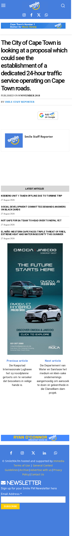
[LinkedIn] (44, 453)
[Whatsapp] (46, 15)
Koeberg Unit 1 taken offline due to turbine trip (31, 195)
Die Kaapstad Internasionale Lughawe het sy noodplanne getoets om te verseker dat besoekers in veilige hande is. (17, 375)
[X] (24, 115)
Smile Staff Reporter (19, 101)
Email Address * (11, 494)
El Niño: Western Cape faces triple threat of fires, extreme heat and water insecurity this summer (33, 233)
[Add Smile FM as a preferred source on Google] (48, 117)
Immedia (58, 461)
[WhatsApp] (33, 115)
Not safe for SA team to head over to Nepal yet (31, 220)
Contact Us (37, 474)
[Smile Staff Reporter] (14, 140)
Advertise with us (41, 470)
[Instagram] (24, 15)
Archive (24, 470)
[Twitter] (38, 15)
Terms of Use (22, 465)
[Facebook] (31, 15)
